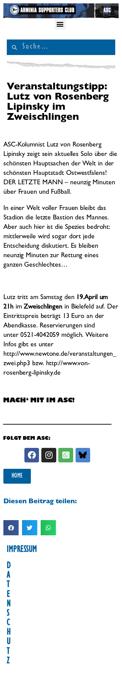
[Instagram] (48, 455)
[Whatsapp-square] (65, 455)
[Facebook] (31, 455)
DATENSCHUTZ (9, 614)
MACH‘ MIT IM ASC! (39, 401)
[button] (60, 23)
